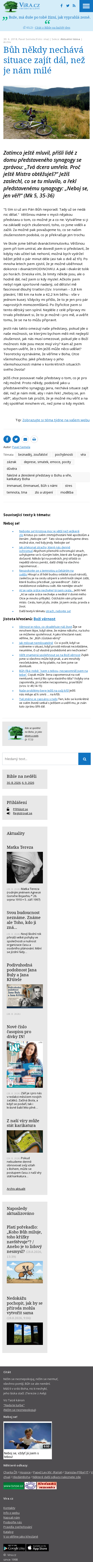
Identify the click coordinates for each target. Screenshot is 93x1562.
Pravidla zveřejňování (17, 1527)
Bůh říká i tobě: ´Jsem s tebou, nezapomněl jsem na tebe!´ (53, 673)
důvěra (12, 468)
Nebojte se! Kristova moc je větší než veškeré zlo (49, 533)
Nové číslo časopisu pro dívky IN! (19, 1031)
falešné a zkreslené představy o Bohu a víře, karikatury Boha (39, 477)
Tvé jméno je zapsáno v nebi (38, 699)
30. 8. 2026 (14, 783)
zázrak (11, 462)
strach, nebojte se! (58, 611)
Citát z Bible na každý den (52, 28)
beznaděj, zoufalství (32, 454)
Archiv (7, 42)
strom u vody (31, 735)
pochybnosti (64, 454)
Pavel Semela (27, 39)
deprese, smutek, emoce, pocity (47, 462)
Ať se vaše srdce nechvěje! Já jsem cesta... (46, 590)
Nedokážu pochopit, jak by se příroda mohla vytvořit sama (25, 1305)
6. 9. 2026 (28, 783)
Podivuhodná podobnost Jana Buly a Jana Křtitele (22, 972)
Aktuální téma (70, 39)
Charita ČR (10, 1472)
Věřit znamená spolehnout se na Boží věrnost (49, 655)
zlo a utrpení (44, 492)
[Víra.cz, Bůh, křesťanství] (21, 6)
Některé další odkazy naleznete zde (57, 1477)
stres (68, 485)
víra (83, 454)
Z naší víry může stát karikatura (23, 1123)
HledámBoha (21, 1477)
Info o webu (11, 1513)
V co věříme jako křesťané (20, 1536)
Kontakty (9, 1508)
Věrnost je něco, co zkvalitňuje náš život (45, 627)
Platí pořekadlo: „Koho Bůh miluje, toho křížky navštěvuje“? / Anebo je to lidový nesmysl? (24, 1239)
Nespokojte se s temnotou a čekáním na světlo (46, 572)
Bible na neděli (22, 776)
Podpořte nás (12, 1522)
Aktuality (16, 833)
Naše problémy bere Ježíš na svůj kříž (44, 690)
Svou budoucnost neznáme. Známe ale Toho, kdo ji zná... (24, 920)
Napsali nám (11, 1517)
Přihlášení (17, 802)
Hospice (25, 1472)
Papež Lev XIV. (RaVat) (47, 1472)
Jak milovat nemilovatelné (36, 643)
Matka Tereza (20, 847)
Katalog (8, 1532)
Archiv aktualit (16, 1189)
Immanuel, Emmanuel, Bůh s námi (32, 485)
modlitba (66, 492)
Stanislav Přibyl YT (76, 1472)
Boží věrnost (45, 619)
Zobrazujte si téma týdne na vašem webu (56, 420)
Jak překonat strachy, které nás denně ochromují (44, 549)
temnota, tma (17, 492)
